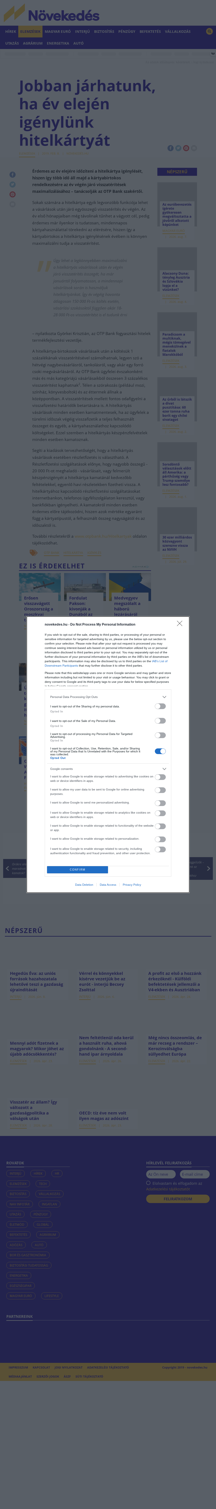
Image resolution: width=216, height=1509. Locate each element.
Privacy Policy (132, 884)
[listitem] (108, 697)
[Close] (181, 625)
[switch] (160, 706)
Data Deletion (84, 884)
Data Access (108, 884)
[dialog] (108, 755)
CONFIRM (77, 869)
